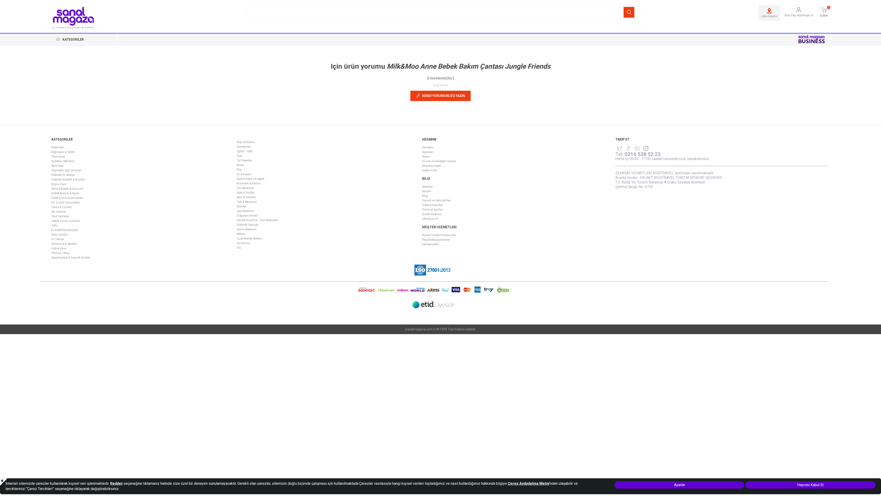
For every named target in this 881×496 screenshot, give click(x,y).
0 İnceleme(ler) (440, 78)
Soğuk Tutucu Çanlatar (65, 221)
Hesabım (427, 147)
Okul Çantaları (60, 216)
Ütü (239, 247)
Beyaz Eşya (58, 184)
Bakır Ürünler (59, 234)
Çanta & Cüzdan (61, 207)
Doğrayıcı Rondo (247, 215)
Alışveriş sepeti (431, 165)
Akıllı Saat (57, 165)
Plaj (239, 169)
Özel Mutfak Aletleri (249, 238)
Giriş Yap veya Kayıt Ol (798, 15)
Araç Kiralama (246, 142)
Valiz (54, 225)
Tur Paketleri (244, 160)
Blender (242, 206)
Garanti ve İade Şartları (436, 200)
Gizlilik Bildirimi (431, 214)
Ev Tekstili (57, 239)
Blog (425, 195)
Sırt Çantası (58, 211)
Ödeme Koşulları (432, 205)
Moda (240, 165)
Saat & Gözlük (245, 192)
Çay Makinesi (245, 211)
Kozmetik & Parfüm (249, 183)
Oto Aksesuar (245, 188)
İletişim (426, 191)
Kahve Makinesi (247, 229)
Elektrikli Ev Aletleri (63, 175)
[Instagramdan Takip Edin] (637, 148)
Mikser (241, 234)
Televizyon (58, 156)
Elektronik (57, 147)
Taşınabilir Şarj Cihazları (66, 170)
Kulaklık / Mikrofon (63, 161)
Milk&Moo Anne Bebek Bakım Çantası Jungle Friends (468, 66)
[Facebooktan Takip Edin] (628, 148)
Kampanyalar (430, 244)
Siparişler (428, 152)
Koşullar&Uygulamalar (436, 239)
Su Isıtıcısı (243, 243)
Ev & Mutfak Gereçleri (64, 230)
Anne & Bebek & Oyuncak (67, 188)
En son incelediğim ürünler (439, 161)
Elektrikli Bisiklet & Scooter (68, 179)
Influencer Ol (430, 218)
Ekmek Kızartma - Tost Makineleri (258, 220)
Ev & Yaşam (244, 174)
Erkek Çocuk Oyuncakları (67, 198)
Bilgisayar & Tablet (63, 152)
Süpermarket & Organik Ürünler (70, 257)
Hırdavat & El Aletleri (64, 243)
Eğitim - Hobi (244, 151)
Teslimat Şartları (432, 209)
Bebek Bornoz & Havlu (65, 193)
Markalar (427, 186)
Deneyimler (244, 146)
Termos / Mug (60, 253)
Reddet (116, 483)
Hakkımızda (429, 170)
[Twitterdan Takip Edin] (619, 148)
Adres (426, 156)
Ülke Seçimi (769, 16)
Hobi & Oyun (59, 248)
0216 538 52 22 (643, 154)
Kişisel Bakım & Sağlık (250, 178)
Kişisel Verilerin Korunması (439, 235)
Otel (239, 156)
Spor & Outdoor (246, 197)
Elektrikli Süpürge (247, 224)
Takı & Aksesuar (247, 201)
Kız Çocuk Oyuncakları (65, 202)
